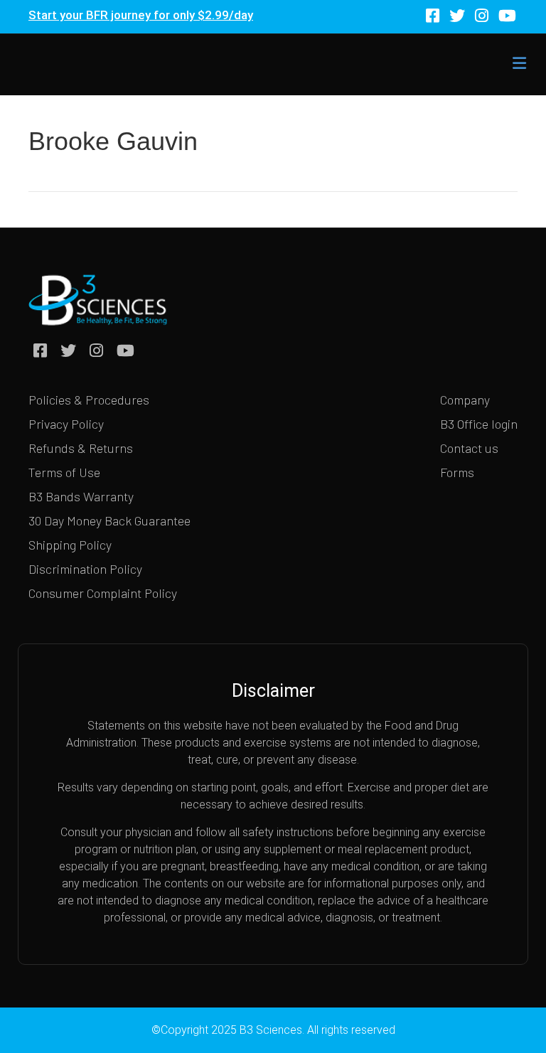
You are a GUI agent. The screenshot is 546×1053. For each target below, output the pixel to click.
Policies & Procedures (88, 399)
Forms (457, 472)
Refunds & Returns (80, 448)
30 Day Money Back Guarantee (109, 520)
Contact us (469, 448)
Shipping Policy (70, 544)
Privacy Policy (66, 424)
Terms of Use (64, 472)
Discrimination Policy (85, 569)
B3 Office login (479, 424)
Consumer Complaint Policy (102, 593)
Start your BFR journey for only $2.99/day (140, 15)
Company (465, 399)
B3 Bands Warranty (81, 496)
